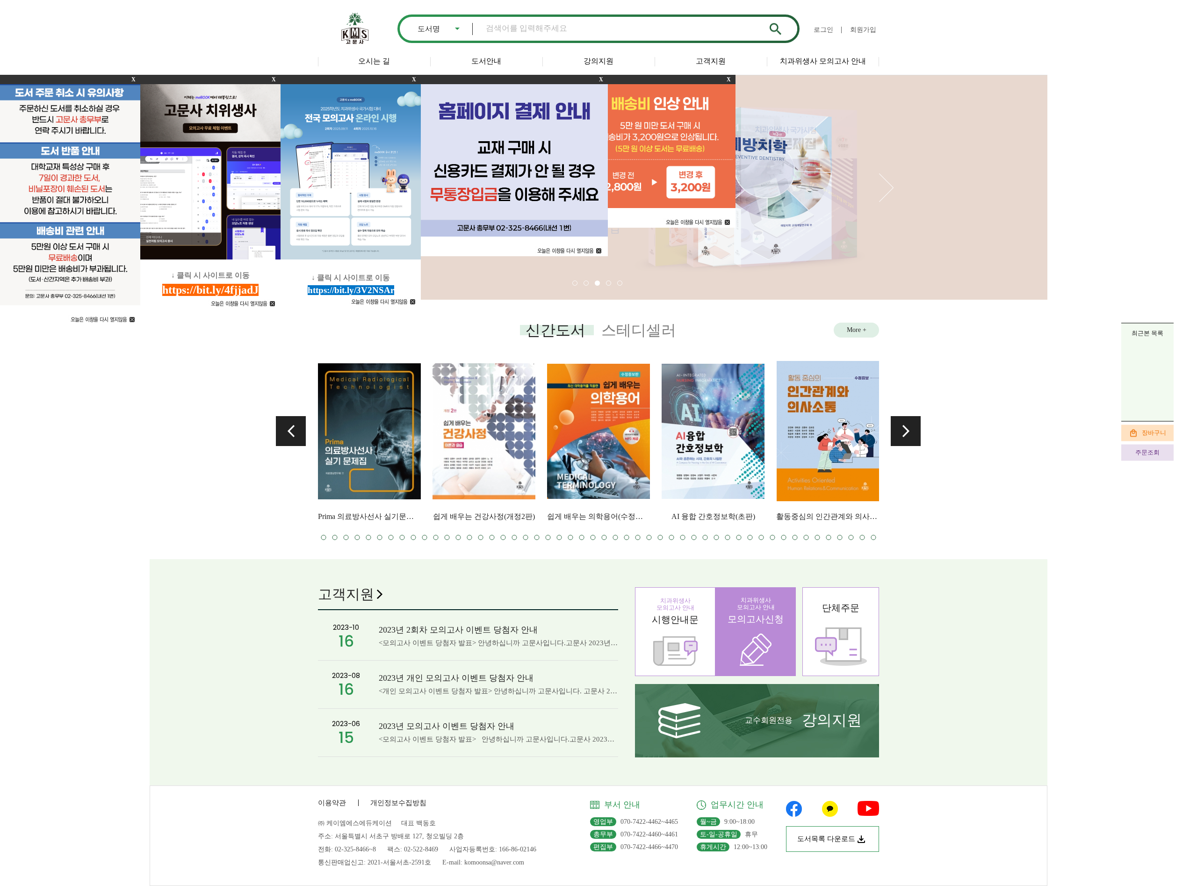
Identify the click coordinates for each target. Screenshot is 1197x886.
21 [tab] (368, 537)
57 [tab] (772, 537)
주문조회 (1147, 451)
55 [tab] (750, 537)
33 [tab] (503, 537)
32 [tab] (492, 537)
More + (856, 329)
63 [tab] (840, 537)
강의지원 (598, 61)
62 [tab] (828, 537)
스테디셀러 (638, 330)
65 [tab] (862, 537)
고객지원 (711, 61)
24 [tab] (402, 537)
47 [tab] (660, 537)
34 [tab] (514, 537)
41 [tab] (593, 537)
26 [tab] (424, 537)
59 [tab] (795, 537)
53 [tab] (727, 537)
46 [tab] (649, 537)
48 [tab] (671, 537)
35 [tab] (525, 537)
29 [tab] (458, 537)
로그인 (823, 29)
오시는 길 (374, 61)
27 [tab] (436, 537)
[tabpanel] (418, 440)
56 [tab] (761, 537)
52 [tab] (716, 537)
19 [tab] (346, 537)
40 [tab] (581, 537)
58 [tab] (783, 537)
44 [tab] (626, 537)
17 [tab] (323, 537)
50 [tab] (694, 537)
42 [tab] (604, 537)
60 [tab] (806, 537)
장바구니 (1154, 432)
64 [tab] (851, 537)
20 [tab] (357, 537)
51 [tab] (705, 537)
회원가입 (863, 29)
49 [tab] (682, 537)
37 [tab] (548, 537)
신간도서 (555, 330)
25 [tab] (413, 537)
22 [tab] (379, 537)
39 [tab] (570, 537)
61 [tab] (817, 537)
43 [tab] (615, 537)
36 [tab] (537, 537)
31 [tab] (480, 537)
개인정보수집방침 (398, 803)
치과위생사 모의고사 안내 (823, 61)
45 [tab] (638, 537)
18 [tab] (335, 537)
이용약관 (332, 803)
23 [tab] (391, 537)
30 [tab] (469, 537)
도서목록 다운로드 (826, 839)
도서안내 (486, 61)
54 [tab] (739, 537)
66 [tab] (873, 537)
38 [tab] (559, 537)
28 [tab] (447, 537)
